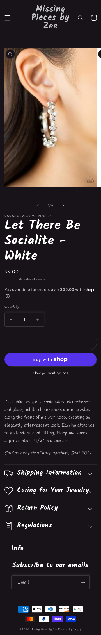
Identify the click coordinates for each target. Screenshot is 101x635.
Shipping (10, 280)
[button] (7, 17)
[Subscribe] (83, 582)
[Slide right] (63, 205)
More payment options (50, 373)
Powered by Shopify (70, 629)
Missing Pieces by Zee (44, 629)
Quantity (11, 306)
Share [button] (16, 387)
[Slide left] (38, 205)
